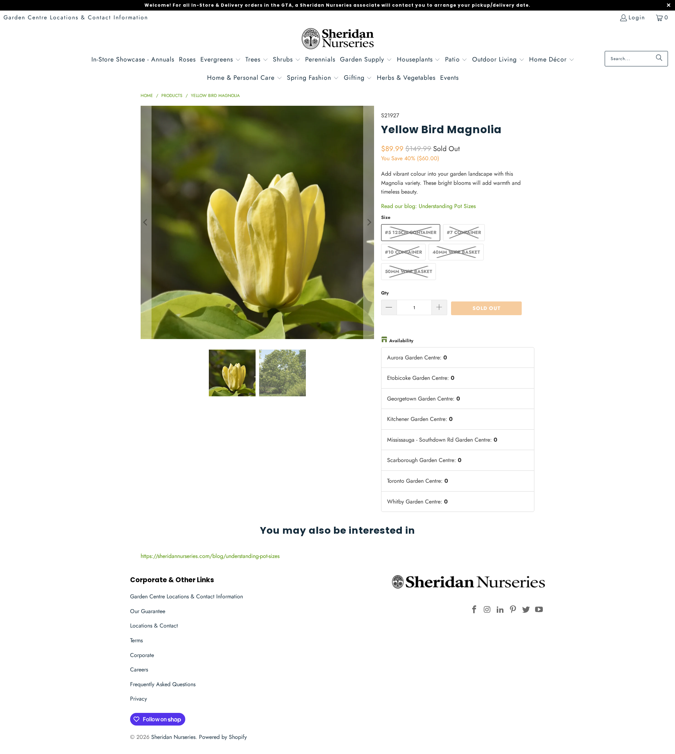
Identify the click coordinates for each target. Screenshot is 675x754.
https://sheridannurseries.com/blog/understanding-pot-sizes (210, 556)
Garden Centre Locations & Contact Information (76, 17)
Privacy (138, 699)
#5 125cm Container (410, 232)
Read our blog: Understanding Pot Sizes (428, 206)
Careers (139, 669)
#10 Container (403, 252)
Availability (401, 340)
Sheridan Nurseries (173, 737)
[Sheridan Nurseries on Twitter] (526, 609)
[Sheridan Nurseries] (338, 39)
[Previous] (146, 222)
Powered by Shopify (223, 737)
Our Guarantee (147, 611)
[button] (220, 60)
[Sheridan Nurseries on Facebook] (474, 609)
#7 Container (464, 232)
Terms (136, 640)
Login (637, 17)
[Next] (368, 222)
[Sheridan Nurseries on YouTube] (539, 609)
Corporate (142, 655)
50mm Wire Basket (408, 271)
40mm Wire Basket (456, 252)
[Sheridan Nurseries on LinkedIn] (500, 609)
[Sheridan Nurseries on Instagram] (487, 609)
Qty (385, 293)
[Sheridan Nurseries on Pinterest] (513, 609)
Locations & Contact (154, 626)
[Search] (659, 58)
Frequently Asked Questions (162, 684)
